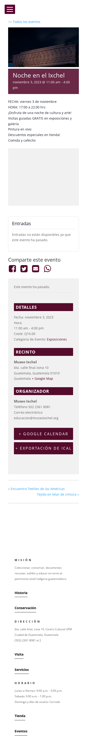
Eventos (21, 731)
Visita (19, 654)
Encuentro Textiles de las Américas (36, 489)
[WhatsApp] (47, 268)
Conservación (25, 608)
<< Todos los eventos (24, 21)
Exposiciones (57, 339)
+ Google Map (42, 378)
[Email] (36, 268)
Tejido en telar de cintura (58, 494)
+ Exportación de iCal (44, 448)
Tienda (20, 716)
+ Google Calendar (43, 433)
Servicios (22, 669)
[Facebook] (13, 268)
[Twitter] (24, 268)
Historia (21, 593)
